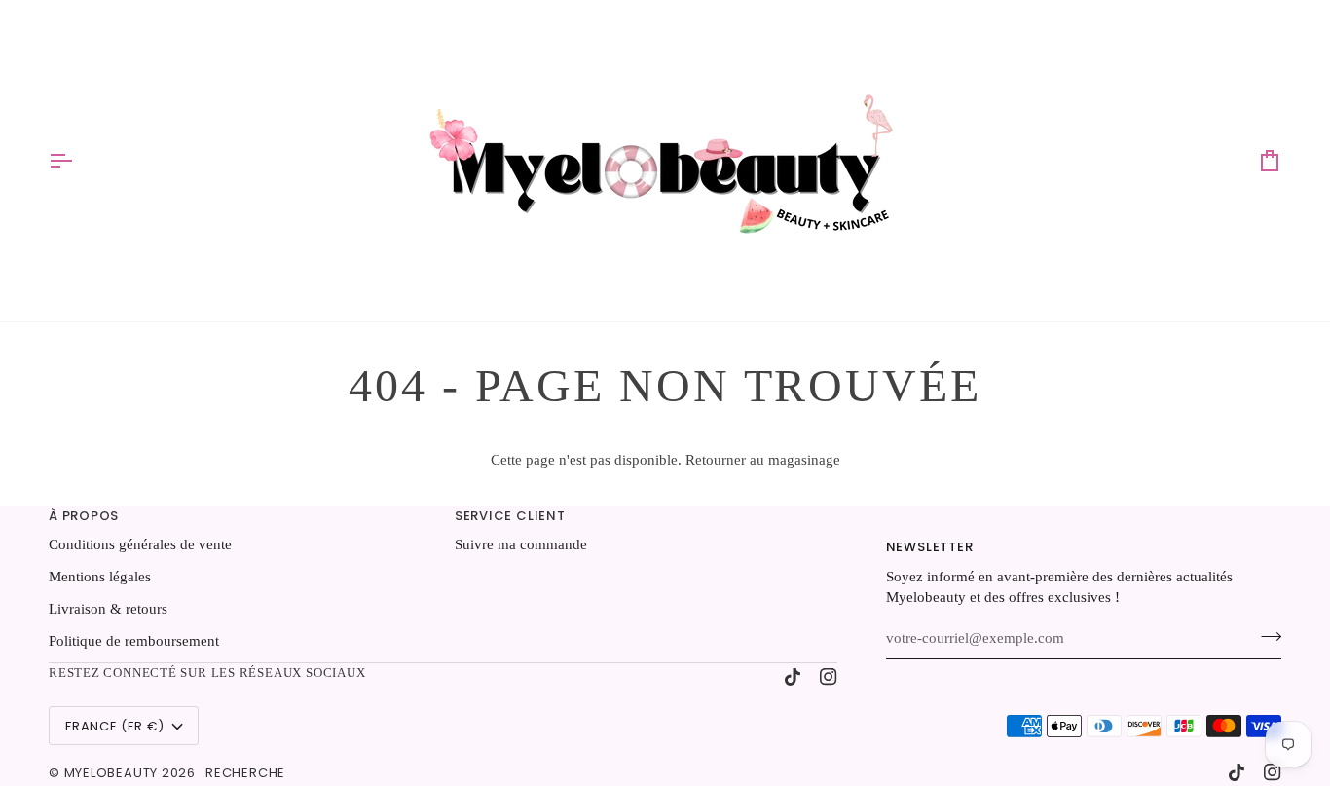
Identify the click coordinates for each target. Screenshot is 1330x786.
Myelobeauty (111, 773)
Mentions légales (100, 576)
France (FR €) (115, 726)
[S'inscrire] (1265, 636)
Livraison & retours (108, 609)
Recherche (245, 773)
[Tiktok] (792, 677)
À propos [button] (84, 515)
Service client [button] (510, 515)
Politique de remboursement (134, 641)
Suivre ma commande (521, 544)
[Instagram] (828, 677)
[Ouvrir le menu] (78, 160)
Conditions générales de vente (140, 544)
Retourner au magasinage (762, 460)
